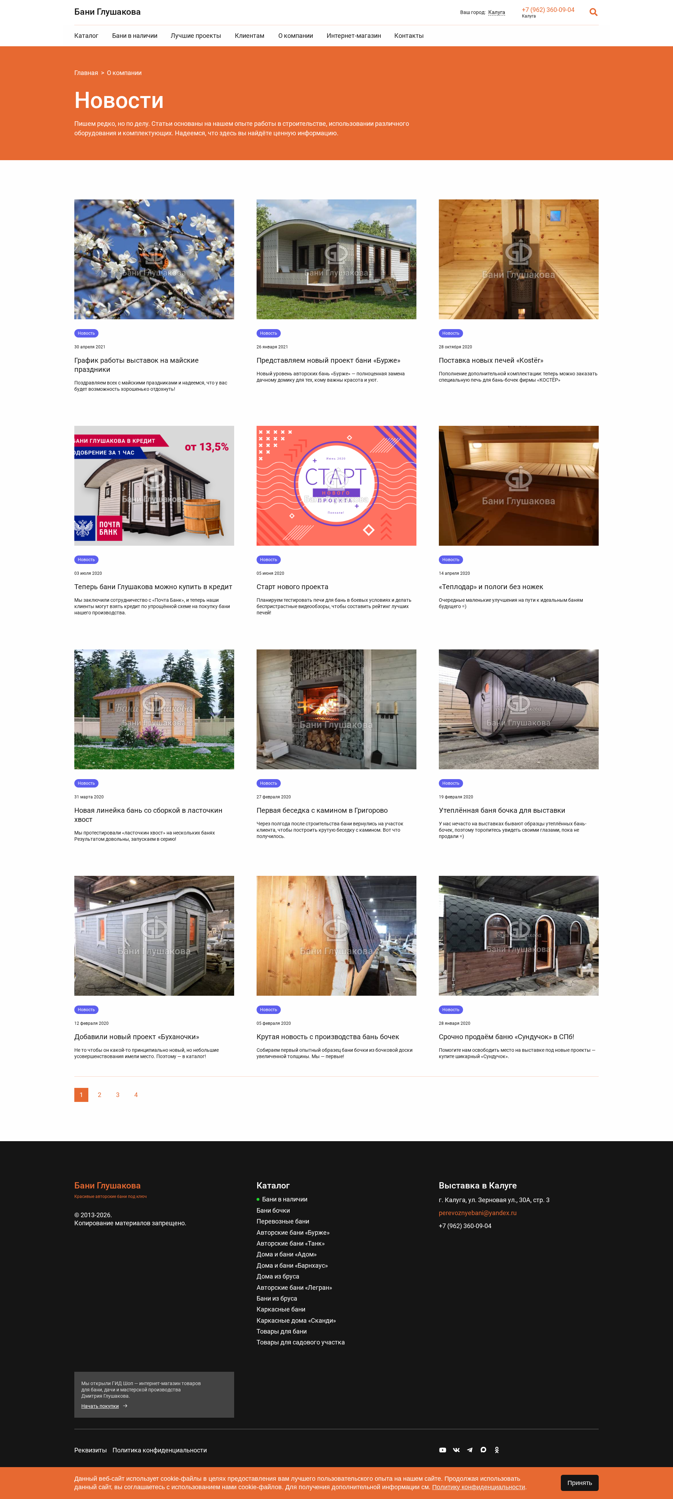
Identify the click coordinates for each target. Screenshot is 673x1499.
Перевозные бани (283, 1221)
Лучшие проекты (196, 35)
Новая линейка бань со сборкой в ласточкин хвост (148, 815)
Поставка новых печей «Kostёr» (491, 360)
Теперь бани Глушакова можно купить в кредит (153, 586)
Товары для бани (282, 1331)
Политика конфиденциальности (160, 1450)
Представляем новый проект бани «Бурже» (328, 360)
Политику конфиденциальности (478, 1487)
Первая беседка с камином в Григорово (322, 810)
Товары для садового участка (301, 1342)
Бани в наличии (134, 35)
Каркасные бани (281, 1309)
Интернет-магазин (354, 35)
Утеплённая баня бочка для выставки (502, 810)
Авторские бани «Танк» (291, 1243)
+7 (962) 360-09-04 (548, 9)
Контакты (409, 35)
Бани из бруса (277, 1298)
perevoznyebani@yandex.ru (478, 1213)
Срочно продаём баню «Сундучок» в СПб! (506, 1037)
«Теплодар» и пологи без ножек (491, 586)
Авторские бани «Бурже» (293, 1232)
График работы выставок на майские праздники (136, 365)
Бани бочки (273, 1210)
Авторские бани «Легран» (294, 1287)
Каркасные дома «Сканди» (296, 1320)
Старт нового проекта (292, 586)
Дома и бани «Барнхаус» (292, 1265)
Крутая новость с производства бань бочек (328, 1037)
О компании (295, 35)
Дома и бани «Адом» (287, 1254)
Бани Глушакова (107, 12)
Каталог (86, 35)
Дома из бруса (278, 1276)
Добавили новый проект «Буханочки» (136, 1037)
